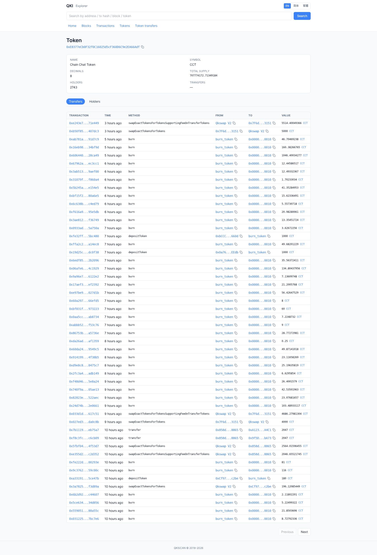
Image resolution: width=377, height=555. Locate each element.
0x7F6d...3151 (259, 123)
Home (72, 25)
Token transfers (146, 25)
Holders (94, 101)
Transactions (105, 25)
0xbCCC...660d (227, 236)
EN (287, 5)
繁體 (305, 5)
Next (304, 532)
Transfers (75, 101)
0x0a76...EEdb (227, 252)
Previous (287, 532)
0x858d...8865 (227, 430)
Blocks (86, 25)
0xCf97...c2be (227, 478)
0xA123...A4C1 (259, 430)
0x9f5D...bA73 (259, 438)
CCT (305, 123)
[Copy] (142, 47)
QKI (69, 5)
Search (302, 16)
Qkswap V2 (223, 123)
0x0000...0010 (259, 139)
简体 (296, 5)
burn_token (224, 139)
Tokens (125, 25)
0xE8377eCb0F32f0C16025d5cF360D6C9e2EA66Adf (103, 47)
